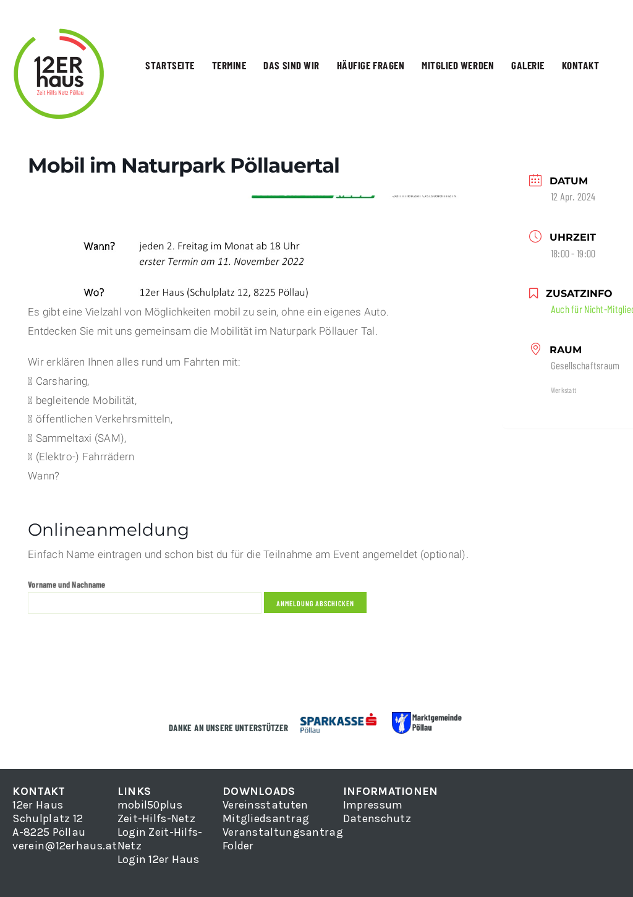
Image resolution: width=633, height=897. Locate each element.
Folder (238, 845)
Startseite (169, 65)
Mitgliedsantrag (266, 818)
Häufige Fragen (370, 65)
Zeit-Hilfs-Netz (156, 818)
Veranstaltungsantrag (283, 832)
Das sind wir (291, 65)
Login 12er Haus (158, 859)
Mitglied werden (458, 65)
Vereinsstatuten (265, 805)
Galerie (528, 65)
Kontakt (581, 65)
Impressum (373, 805)
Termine (229, 65)
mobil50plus (149, 805)
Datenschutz (377, 818)
